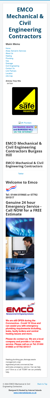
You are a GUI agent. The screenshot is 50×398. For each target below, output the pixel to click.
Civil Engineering (12, 66)
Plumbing (9, 58)
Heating (9, 56)
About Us (9, 53)
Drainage (9, 63)
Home (8, 48)
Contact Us (10, 68)
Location (9, 73)
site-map (9, 76)
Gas (7, 61)
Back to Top (42, 384)
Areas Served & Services (16, 51)
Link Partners (11, 71)
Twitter (20, 173)
